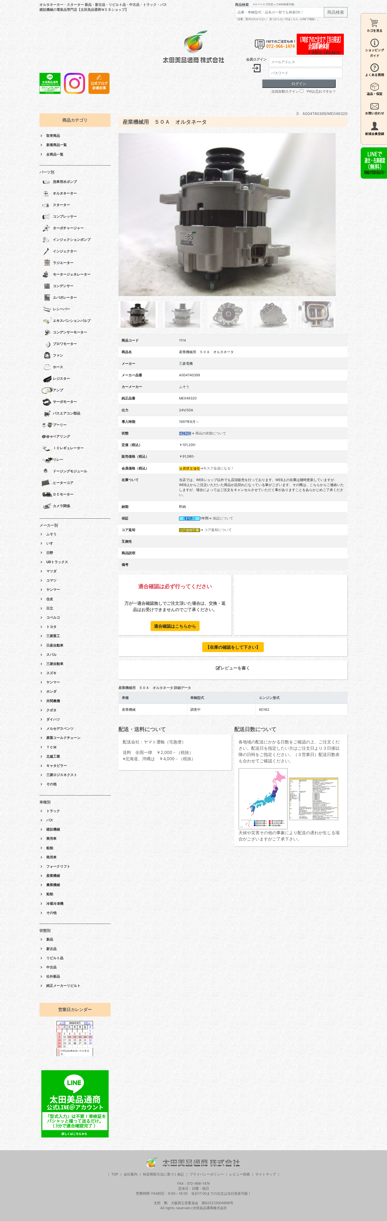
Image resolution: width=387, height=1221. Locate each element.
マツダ (51, 571)
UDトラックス (57, 562)
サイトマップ (265, 1174)
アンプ (58, 390)
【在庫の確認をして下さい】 (233, 647)
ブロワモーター (65, 344)
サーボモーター (65, 402)
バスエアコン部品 (66, 413)
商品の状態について (210, 433)
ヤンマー (53, 590)
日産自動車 (54, 645)
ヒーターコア (63, 483)
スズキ (51, 673)
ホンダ (51, 691)
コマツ (51, 580)
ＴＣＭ (51, 747)
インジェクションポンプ (72, 240)
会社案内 (130, 1174)
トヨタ (51, 627)
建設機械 (53, 829)
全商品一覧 (54, 154)
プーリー (60, 425)
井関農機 (53, 701)
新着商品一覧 (56, 145)
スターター (61, 205)
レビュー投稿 (239, 1174)
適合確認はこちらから (175, 626)
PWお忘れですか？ (321, 91)
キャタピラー (56, 766)
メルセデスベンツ (60, 728)
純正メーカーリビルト (63, 986)
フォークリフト (58, 866)
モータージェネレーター (72, 274)
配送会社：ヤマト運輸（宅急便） (154, 741)
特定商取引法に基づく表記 (163, 1174)
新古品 (51, 949)
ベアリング (61, 436)
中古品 (51, 967)
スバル (51, 655)
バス (49, 820)
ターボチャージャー (68, 228)
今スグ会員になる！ (218, 468)
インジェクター (65, 251)
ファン (58, 355)
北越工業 (53, 756)
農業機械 (53, 885)
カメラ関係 (61, 506)
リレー (58, 460)
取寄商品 (53, 136)
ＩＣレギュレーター (68, 448)
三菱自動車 (54, 664)
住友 (49, 599)
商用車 (51, 857)
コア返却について (218, 530)
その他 (51, 784)
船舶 (49, 848)
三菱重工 (53, 636)
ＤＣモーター (63, 494)
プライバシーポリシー (207, 1174)
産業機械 (53, 876)
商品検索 (242, 5)
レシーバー (61, 309)
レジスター (61, 379)
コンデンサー (63, 286)
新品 (49, 939)
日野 (49, 553)
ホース (58, 367)
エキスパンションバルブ (72, 321)
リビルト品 (54, 958)
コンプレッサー (65, 216)
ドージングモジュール (70, 471)
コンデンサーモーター (70, 332)
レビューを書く (235, 667)
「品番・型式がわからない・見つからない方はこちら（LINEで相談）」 (277, 19)
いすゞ (51, 543)
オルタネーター (65, 193)
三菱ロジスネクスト (61, 775)
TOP (114, 1174)
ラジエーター (63, 263)
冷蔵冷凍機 (54, 903)
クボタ (51, 710)
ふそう (51, 534)
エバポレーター (65, 297)
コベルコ (53, 617)
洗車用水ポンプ (65, 182)
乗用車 (51, 838)
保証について (223, 518)
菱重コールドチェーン (63, 738)
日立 (49, 608)
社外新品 (53, 976)
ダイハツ (53, 719)
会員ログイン (256, 59)
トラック (53, 811)
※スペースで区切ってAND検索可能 (273, 4)
